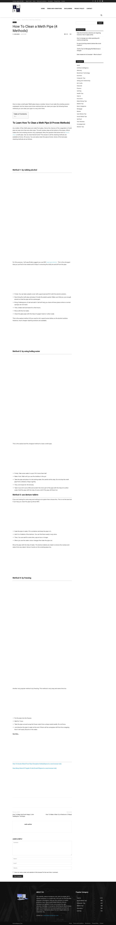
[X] (98, 1)
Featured (79, 86)
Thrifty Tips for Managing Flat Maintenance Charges (89, 49)
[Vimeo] (100, 1)
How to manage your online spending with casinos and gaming (88, 39)
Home (14, 20)
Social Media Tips (82, 116)
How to (18, 20)
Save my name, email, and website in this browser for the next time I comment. (36, 872)
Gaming (79, 91)
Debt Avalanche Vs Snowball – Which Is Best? (89, 54)
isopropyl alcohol (51, 262)
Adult (78, 65)
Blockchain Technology (83, 73)
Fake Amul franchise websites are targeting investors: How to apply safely (89, 33)
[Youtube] (102, 1)
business (79, 75)
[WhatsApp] (26, 38)
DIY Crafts (79, 83)
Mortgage (79, 109)
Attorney (79, 70)
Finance (79, 88)
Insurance (80, 98)
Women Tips (80, 126)
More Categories (81, 106)
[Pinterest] (22, 38)
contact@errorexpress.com (50, 915)
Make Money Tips (82, 101)
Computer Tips (81, 78)
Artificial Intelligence (82, 68)
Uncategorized (81, 124)
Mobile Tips (80, 103)
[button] (101, 15)
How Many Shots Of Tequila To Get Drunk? (35, 768)
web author (17, 34)
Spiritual (79, 119)
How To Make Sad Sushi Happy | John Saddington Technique (23, 815)
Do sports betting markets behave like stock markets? (89, 44)
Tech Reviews (80, 121)
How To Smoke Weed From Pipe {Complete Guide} (37, 764)
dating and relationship (83, 80)
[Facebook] (93, 1)
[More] (30, 38)
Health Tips (80, 93)
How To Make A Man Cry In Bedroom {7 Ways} (59, 814)
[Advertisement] (42, 90)
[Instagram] (95, 1)
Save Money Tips (81, 114)
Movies (79, 111)
